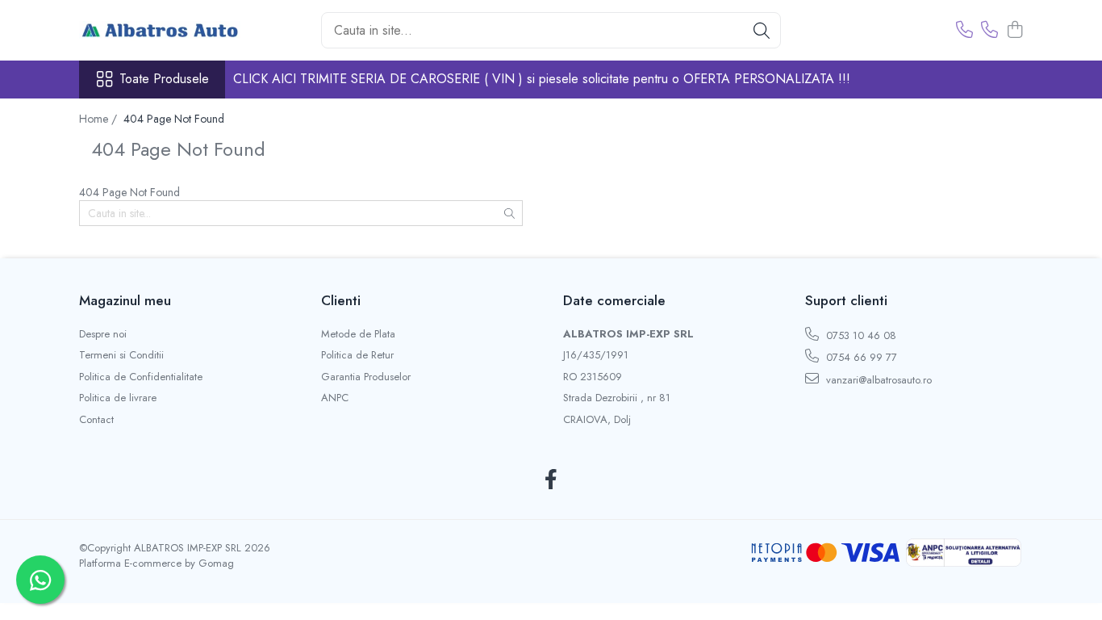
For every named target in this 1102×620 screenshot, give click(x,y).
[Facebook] (551, 480)
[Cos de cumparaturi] (1014, 30)
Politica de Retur (357, 355)
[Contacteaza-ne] (964, 30)
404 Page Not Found (173, 119)
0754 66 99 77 (860, 357)
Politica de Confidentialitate (140, 377)
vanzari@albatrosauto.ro (877, 380)
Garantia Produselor (366, 377)
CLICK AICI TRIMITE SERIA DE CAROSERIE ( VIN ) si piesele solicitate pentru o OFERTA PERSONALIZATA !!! (541, 78)
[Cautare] (761, 30)
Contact (96, 420)
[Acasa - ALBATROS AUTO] (159, 30)
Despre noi (103, 334)
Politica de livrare (118, 398)
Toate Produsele (164, 79)
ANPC (335, 398)
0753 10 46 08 (859, 335)
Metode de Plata (358, 334)
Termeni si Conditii (121, 355)
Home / (99, 119)
